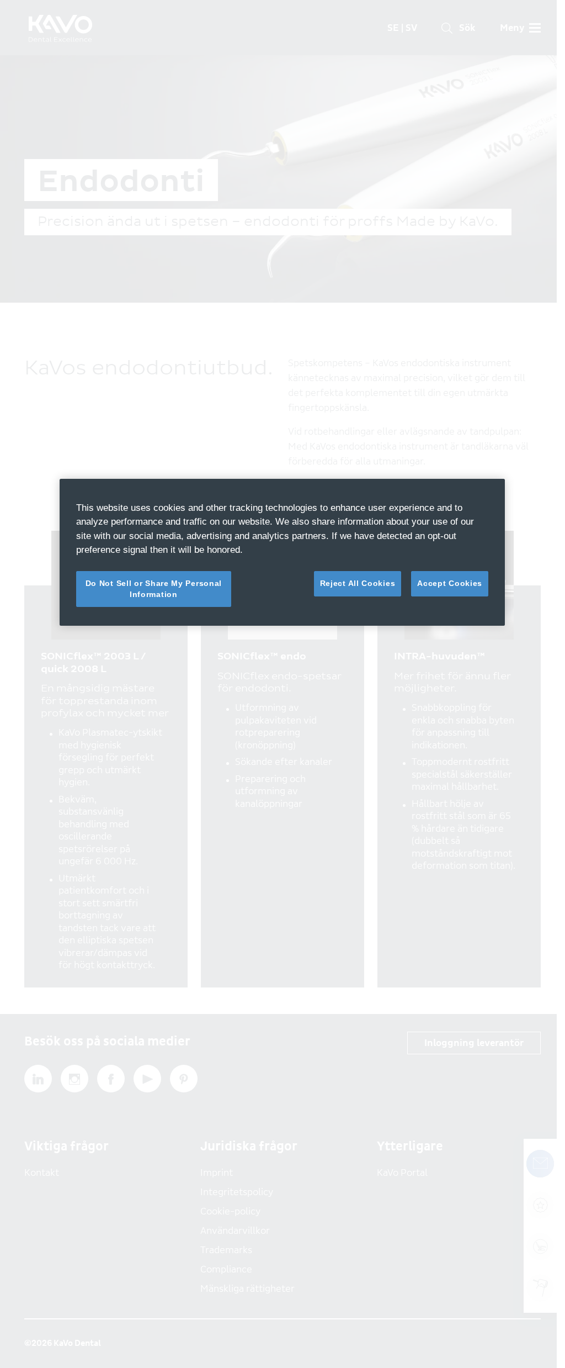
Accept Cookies (449, 583)
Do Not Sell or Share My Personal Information (154, 589)
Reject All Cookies (358, 583)
